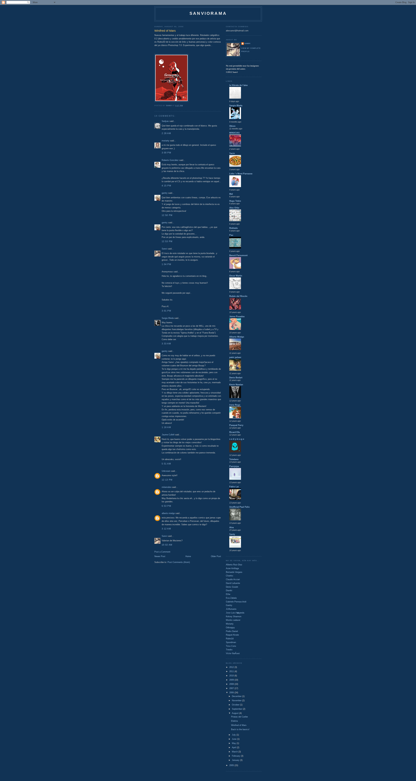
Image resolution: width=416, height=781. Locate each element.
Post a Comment (162, 552)
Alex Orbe (234, 208)
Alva (231, 527)
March (235, 751)
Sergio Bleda (168, 318)
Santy (232, 534)
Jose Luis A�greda (235, 613)
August (235, 713)
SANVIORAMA (208, 13)
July (234, 735)
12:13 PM (167, 480)
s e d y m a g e (236, 439)
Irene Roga (234, 405)
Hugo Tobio (235, 201)
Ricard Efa (234, 432)
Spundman (231, 642)
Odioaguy (230, 627)
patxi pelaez (235, 357)
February (236, 756)
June (234, 739)
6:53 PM (166, 506)
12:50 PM (167, 215)
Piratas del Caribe (239, 717)
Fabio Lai (234, 486)
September (237, 709)
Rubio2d (230, 638)
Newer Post (159, 556)
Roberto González (170, 160)
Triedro (229, 649)
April (234, 747)
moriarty (165, 140)
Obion (232, 126)
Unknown (166, 471)
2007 (231, 688)
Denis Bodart (235, 377)
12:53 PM (167, 241)
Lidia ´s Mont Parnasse (240, 173)
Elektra (234, 721)
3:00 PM (166, 152)
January (236, 760)
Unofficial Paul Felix (239, 507)
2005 (231, 765)
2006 (231, 692)
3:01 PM (166, 311)
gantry (165, 193)
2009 (231, 680)
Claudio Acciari (233, 579)
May (234, 743)
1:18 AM (166, 427)
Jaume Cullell (168, 434)
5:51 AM (166, 463)
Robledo (233, 228)
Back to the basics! (240, 729)
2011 (231, 671)
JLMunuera (231, 609)
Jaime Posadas (237, 316)
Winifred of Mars (239, 725)
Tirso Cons (231, 646)
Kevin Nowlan (236, 384)
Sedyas (165, 121)
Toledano (234, 459)
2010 (231, 675)
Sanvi (164, 248)
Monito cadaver (233, 620)
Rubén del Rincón (238, 296)
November (237, 700)
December (237, 696)
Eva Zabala (231, 598)
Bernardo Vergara (234, 572)
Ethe (228, 594)
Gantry (229, 605)
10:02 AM (167, 545)
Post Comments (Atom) (179, 562)
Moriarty (230, 624)
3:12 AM (166, 528)
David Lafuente (233, 583)
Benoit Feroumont (238, 255)
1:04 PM (166, 264)
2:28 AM (166, 133)
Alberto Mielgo (236, 337)
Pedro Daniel (232, 631)
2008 (231, 684)
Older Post (216, 556)
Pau (231, 235)
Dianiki (229, 590)
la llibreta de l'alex (238, 85)
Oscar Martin (235, 275)
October (236, 704)
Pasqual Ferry (236, 425)
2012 (231, 667)
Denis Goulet (232, 587)
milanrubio (166, 487)
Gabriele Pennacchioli (236, 601)
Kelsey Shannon (233, 616)
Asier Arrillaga (232, 568)
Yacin (232, 153)
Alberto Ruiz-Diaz (234, 564)
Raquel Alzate (232, 635)
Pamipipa (234, 466)
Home (188, 556)
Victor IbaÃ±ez (233, 653)
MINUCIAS (234, 133)
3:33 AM (166, 343)
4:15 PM (166, 185)
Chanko (229, 575)
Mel (231, 194)
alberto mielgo (168, 513)
